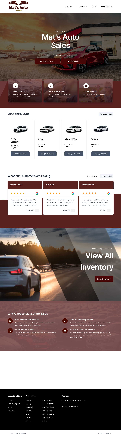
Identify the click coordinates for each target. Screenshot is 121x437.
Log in (11, 433)
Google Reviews (92, 176)
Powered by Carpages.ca (104, 433)
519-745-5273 (73, 407)
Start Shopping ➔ (104, 279)
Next (93, 114)
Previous (86, 114)
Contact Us (74, 61)
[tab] (31, 397)
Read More (30, 210)
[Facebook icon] (112, 6)
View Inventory (49, 61)
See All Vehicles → (106, 114)
